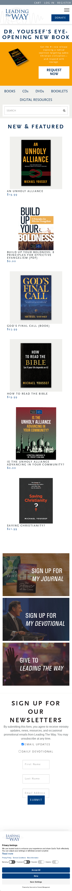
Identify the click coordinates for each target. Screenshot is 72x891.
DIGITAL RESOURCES (36, 100)
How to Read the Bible (27, 394)
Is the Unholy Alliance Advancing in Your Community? (35, 463)
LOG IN (49, 3)
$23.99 (12, 329)
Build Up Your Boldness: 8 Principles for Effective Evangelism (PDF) (30, 255)
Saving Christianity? (26, 525)
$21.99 (12, 529)
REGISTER (64, 3)
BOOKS (9, 91)
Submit (36, 800)
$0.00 (11, 261)
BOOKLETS (59, 91)
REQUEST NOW (54, 72)
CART (37, 3)
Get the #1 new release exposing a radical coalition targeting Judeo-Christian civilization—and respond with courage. (54, 54)
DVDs (39, 91)
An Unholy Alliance (25, 191)
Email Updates (37, 744)
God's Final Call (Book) (28, 326)
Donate (60, 18)
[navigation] (37, 3)
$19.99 (12, 194)
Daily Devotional (37, 751)
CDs (25, 91)
